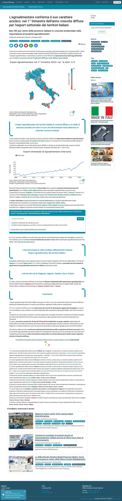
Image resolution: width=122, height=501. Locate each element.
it (110, 2)
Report (27, 2)
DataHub (19, 2)
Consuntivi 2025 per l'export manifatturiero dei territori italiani (101, 164)
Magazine (41, 2)
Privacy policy (117, 498)
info (66, 2)
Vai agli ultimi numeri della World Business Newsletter (28, 229)
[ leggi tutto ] (54, 427)
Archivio (93, 80)
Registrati (105, 2)
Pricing (50, 2)
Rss (93, 17)
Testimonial (59, 2)
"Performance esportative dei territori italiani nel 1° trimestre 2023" (57, 51)
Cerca (94, 15)
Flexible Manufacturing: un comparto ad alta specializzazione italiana (102, 143)
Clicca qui (102, 31)
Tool (34, 2)
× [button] (24, 491)
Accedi (98, 2)
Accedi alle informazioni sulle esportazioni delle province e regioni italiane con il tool (47, 340)
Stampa (82, 44)
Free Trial (117, 2)
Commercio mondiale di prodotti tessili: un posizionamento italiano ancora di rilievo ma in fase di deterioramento (59, 437)
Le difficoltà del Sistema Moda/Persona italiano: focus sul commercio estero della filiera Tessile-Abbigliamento (60, 458)
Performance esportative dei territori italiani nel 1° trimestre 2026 (102, 121)
